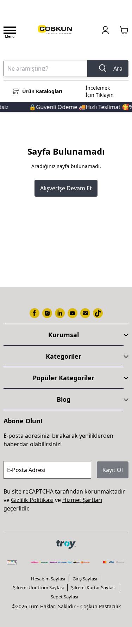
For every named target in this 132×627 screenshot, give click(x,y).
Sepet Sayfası (64, 596)
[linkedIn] (60, 313)
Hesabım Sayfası (48, 578)
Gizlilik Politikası (32, 500)
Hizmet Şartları (82, 500)
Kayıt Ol (112, 470)
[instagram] (47, 313)
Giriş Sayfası (85, 578)
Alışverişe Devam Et (66, 188)
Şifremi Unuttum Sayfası (38, 587)
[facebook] (34, 313)
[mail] (85, 313)
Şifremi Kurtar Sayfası (93, 587)
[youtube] (72, 313)
